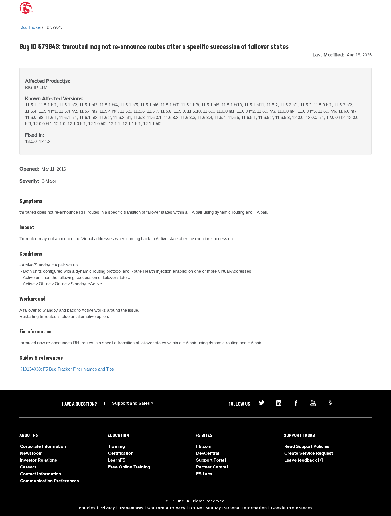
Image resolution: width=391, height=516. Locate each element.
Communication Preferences (49, 481)
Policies (87, 508)
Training (116, 446)
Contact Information (40, 474)
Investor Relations (38, 460)
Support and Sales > (132, 403)
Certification (120, 453)
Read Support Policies (306, 446)
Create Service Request (308, 453)
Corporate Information (43, 446)
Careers (28, 467)
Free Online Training (129, 467)
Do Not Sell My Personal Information (228, 508)
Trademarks (131, 508)
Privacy (107, 508)
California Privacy (166, 508)
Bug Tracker (31, 27)
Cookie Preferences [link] (292, 508)
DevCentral (207, 453)
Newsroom (31, 453)
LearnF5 (116, 460)
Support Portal (211, 460)
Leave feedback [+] (303, 460)
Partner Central (212, 467)
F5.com (204, 446)
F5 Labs (204, 474)
